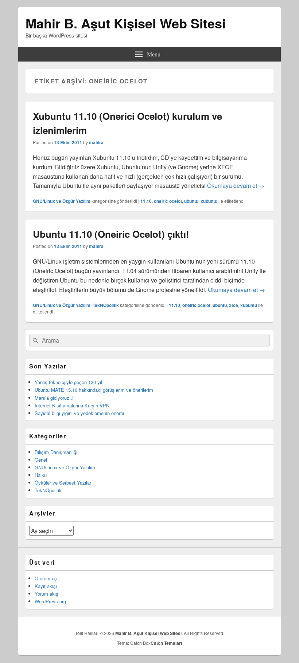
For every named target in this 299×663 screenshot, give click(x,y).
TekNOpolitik (106, 305)
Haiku (41, 474)
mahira (96, 142)
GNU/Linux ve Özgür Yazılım (61, 201)
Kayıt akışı (46, 586)
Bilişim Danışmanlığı (56, 452)
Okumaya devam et (235, 185)
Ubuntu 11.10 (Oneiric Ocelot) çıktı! (111, 234)
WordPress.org (50, 601)
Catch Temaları (166, 643)
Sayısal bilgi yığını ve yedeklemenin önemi (79, 413)
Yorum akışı (47, 593)
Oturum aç (46, 578)
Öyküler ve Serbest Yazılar (63, 482)
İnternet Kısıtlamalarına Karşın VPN (72, 405)
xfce (233, 305)
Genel (41, 459)
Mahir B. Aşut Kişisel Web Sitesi (126, 22)
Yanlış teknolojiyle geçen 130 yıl (68, 382)
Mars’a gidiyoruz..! (54, 397)
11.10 (146, 201)
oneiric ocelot (168, 201)
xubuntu (209, 201)
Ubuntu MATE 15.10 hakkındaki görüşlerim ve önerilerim (94, 389)
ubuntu (191, 201)
